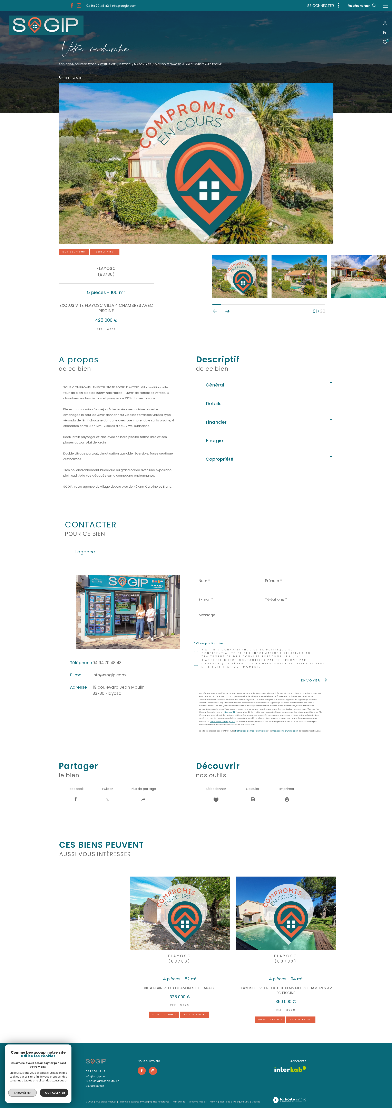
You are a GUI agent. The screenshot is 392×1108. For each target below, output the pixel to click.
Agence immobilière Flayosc (78, 64)
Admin (214, 1101)
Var (113, 64)
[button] (227, 311)
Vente (103, 64)
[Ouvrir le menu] (385, 6)
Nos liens (225, 1101)
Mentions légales (197, 1101)
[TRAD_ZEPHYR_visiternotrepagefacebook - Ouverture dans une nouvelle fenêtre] (72, 6)
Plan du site (179, 1101)
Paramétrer (22, 1093)
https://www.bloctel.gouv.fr (222, 721)
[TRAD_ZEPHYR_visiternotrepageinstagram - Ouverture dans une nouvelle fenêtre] (79, 6)
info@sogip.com (109, 675)
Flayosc (125, 64)
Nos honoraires (161, 1101)
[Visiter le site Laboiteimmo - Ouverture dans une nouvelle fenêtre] (289, 1100)
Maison (139, 64)
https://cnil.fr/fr (230, 712)
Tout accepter (54, 1093)
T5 (149, 64)
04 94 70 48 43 (106, 663)
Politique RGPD (241, 1101)
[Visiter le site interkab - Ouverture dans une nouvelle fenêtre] (290, 1069)
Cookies (256, 1102)
